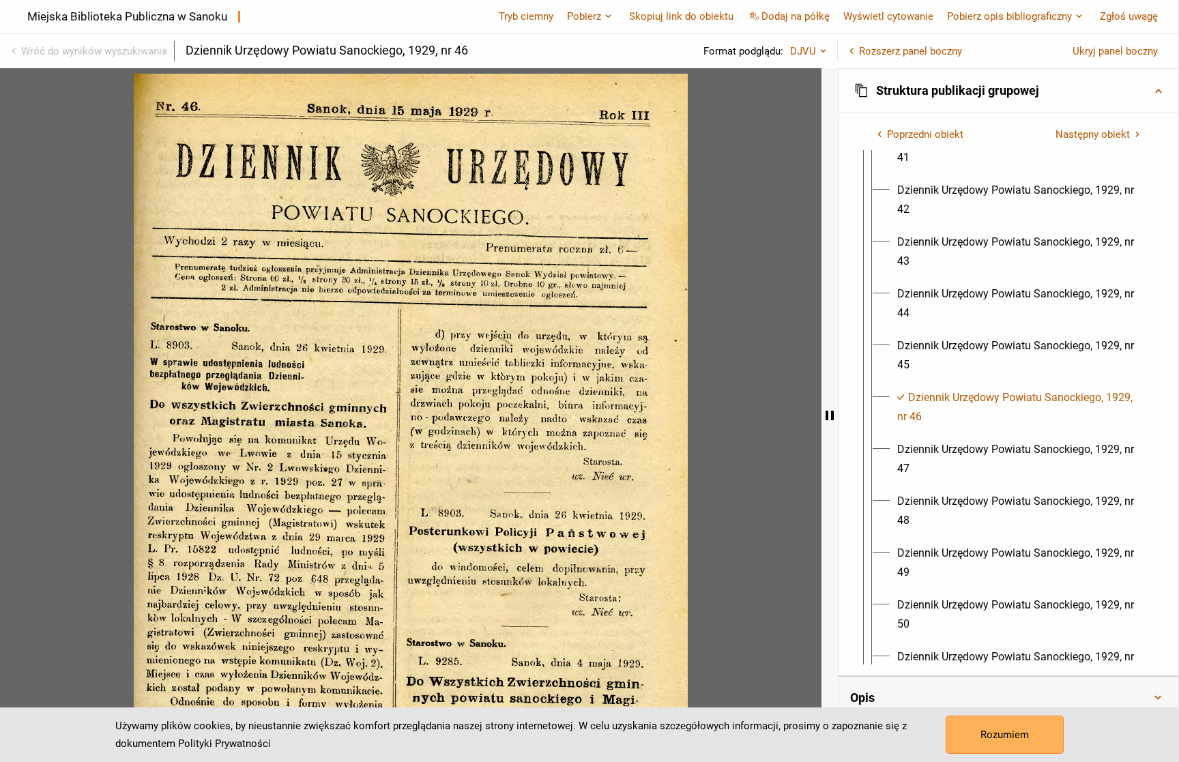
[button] (1008, 91)
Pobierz (584, 16)
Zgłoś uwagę (1129, 16)
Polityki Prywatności (224, 743)
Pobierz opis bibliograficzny (1009, 16)
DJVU (803, 51)
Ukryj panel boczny (1115, 51)
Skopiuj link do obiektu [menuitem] (681, 16)
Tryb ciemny (526, 16)
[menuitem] (1020, 200)
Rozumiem (1004, 735)
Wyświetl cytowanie (888, 16)
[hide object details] (829, 415)
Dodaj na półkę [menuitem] (795, 16)
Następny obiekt (1093, 134)
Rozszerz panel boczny (910, 51)
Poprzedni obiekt (925, 134)
